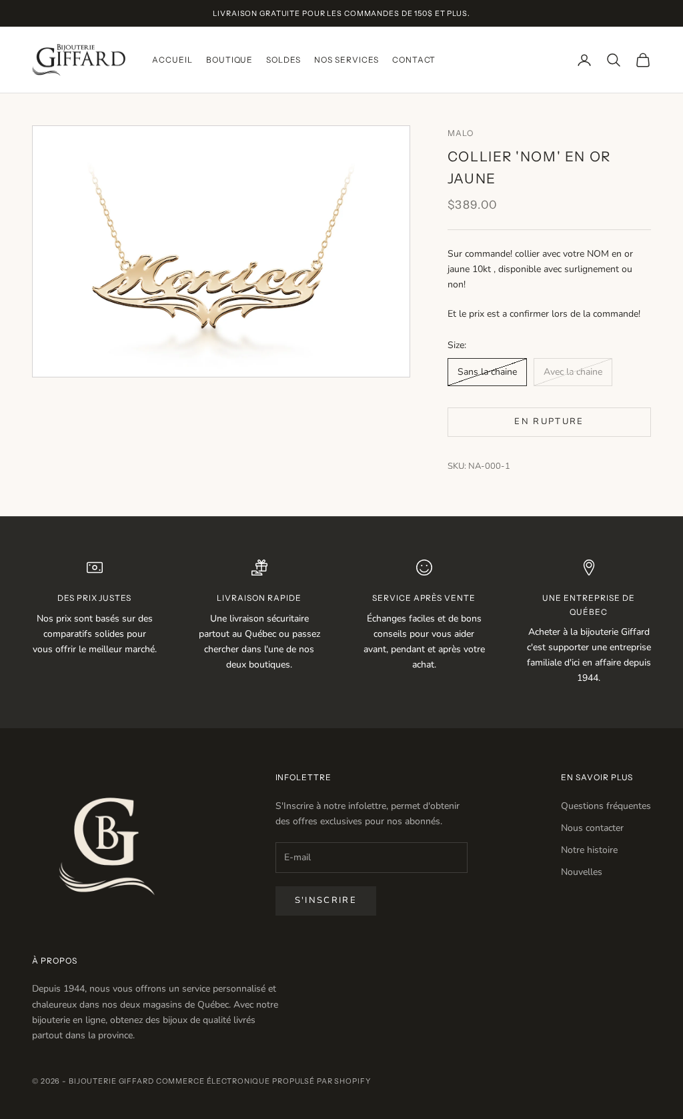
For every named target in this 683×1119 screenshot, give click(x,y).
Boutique (229, 60)
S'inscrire (326, 900)
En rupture (549, 421)
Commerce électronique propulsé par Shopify (263, 1081)
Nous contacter (592, 828)
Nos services (346, 60)
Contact (414, 60)
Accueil (172, 60)
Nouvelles (581, 872)
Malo (461, 133)
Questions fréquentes (606, 806)
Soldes (283, 60)
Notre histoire (589, 850)
